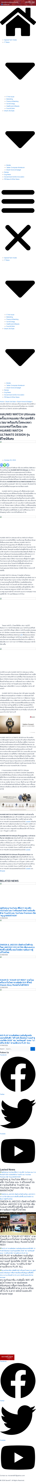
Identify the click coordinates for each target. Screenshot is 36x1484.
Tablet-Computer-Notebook (15, 167)
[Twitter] (7, 465)
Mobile (8, 165)
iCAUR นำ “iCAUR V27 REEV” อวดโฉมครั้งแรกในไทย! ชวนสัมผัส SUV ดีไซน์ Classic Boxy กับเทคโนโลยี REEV (17, 982)
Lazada (28, 821)
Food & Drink (10, 108)
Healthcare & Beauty (12, 106)
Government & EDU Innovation (14, 177)
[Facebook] (1, 465)
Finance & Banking (12, 101)
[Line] (4, 465)
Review (6, 172)
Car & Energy (10, 104)
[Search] (32, 1049)
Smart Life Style (10, 401)
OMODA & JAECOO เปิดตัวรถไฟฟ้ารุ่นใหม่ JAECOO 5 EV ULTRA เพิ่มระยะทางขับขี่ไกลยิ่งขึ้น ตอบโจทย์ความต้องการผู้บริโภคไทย (18, 1205)
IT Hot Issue (10, 97)
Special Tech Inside (10, 40)
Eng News (7, 174)
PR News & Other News (11, 179)
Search (2, 1049)
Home (2, 401)
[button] (18, 219)
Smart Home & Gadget (13, 170)
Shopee (2, 871)
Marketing (9, 99)
